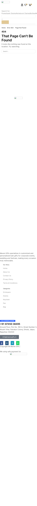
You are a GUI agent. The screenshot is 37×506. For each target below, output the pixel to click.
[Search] (5, 22)
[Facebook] (1, 343)
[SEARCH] (33, 51)
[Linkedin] (12, 343)
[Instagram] (7, 343)
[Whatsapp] (17, 343)
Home (4, 28)
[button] (22, 5)
